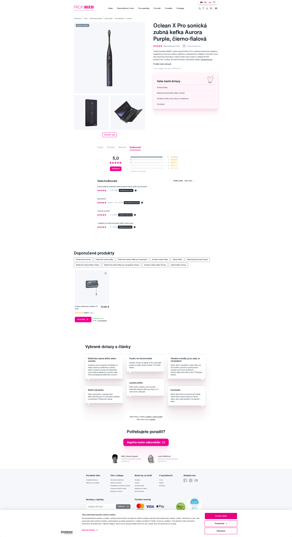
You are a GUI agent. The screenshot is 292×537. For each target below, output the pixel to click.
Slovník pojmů (139, 485)
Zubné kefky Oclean (178, 265)
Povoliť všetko (221, 516)
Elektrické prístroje (96, 18)
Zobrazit (107, 135)
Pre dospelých (119, 18)
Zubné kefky (109, 18)
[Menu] (216, 8)
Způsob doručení (115, 482)
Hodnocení (135, 147)
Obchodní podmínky (117, 480)
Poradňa (168, 8)
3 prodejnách (102, 320)
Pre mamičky (143, 8)
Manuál (122, 147)
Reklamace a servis (141, 488)
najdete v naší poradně (154, 417)
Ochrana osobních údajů (118, 488)
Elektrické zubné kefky (104, 259)
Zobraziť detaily (88, 530)
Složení (111, 147)
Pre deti (157, 8)
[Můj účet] (207, 8)
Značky (137, 482)
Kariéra (161, 482)
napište (152, 419)
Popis (100, 147)
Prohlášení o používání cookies (120, 485)
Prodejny (180, 8)
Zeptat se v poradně (92, 482)
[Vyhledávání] (199, 8)
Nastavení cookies (116, 491)
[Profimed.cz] (84, 8)
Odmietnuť (221, 531)
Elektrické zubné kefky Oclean (87, 265)
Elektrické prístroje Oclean (197, 259)
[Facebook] (185, 480)
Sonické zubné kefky (160, 259)
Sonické (129, 18)
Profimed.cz (78, 18)
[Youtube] (196, 480)
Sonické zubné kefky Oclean (155, 265)
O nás (161, 480)
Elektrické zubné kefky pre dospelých (132, 259)
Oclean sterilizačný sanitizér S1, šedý (86, 308)
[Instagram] (191, 480)
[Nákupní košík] (211, 8)
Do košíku (81, 319)
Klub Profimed (139, 491)
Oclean (161, 68)
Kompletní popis (206, 59)
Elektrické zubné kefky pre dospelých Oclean (121, 265)
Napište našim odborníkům (144, 442)
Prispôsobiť (219, 523)
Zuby (110, 8)
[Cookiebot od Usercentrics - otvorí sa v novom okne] (67, 532)
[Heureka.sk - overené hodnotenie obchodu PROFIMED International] (194, 507)
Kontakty (162, 485)
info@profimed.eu (92, 480)
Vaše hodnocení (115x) (171, 46)
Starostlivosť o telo (125, 8)
